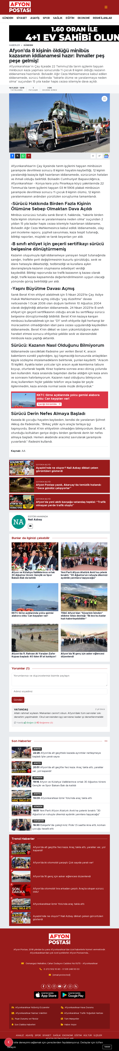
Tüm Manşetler (71, 1019)
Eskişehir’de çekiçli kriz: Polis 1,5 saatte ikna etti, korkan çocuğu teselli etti (68, 827)
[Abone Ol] (106, 156)
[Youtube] (59, 986)
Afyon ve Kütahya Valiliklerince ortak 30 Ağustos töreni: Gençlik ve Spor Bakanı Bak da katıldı (33, 575)
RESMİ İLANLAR (102, 18)
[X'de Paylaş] (17, 156)
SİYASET (22, 18)
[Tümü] (106, 741)
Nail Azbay (35, 519)
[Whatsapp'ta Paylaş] (23, 156)
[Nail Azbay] (19, 521)
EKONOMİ (84, 18)
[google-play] (73, 995)
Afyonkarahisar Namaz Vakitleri (31, 1013)
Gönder (18, 700)
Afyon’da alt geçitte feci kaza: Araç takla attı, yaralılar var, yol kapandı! (67, 769)
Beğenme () (46, 723)
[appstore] (46, 995)
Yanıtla (20, 723)
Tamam (107, 1047)
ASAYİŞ (34, 18)
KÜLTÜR (87, 1035)
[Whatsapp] (70, 986)
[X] (48, 986)
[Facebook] (43, 986)
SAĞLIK (57, 18)
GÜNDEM (7, 18)
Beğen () (31, 723)
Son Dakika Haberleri (25, 1025)
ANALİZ (20, 1035)
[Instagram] (54, 986)
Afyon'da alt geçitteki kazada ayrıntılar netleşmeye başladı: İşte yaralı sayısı (66, 755)
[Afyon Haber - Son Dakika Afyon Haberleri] (20, 7)
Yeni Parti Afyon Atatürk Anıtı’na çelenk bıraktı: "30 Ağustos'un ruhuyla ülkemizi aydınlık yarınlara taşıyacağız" (84, 575)
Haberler (14, 45)
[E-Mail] (30, 526)
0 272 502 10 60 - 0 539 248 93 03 (61, 969)
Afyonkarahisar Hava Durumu (79, 1007)
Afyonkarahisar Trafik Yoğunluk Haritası (83, 1013)
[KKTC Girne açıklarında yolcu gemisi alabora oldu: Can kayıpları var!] (35, 597)
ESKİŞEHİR (39, 821)
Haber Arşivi (70, 1025)
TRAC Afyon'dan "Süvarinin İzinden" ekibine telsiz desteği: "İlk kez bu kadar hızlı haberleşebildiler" (83, 616)
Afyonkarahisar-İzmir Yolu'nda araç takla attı (62, 798)
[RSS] (75, 986)
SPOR (46, 18)
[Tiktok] (65, 986)
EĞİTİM (70, 18)
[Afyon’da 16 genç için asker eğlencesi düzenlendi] (84, 637)
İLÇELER (98, 1035)
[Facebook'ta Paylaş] (12, 156)
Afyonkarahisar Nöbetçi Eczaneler (32, 1007)
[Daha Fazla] (28, 156)
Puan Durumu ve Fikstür (26, 1019)
